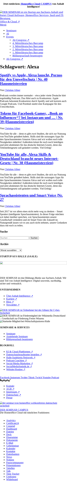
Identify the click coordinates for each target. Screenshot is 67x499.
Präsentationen (13, 465)
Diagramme (12, 437)
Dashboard (11, 429)
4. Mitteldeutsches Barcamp (27, 43)
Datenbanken (12, 454)
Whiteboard (12, 479)
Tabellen (10, 468)
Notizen (10, 459)
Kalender (10, 448)
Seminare (11, 30)
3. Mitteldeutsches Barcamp (27, 46)
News (9, 457)
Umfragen (11, 476)
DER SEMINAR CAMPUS (14, 409)
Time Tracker (12, 473)
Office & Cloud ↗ (10, 21)
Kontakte (10, 451)
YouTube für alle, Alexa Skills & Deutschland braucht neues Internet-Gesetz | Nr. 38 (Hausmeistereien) (29, 158)
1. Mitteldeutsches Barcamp (27, 52)
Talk (8, 471)
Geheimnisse (12, 445)
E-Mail (9, 443)
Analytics (11, 420)
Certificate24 (12, 423)
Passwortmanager (15, 462)
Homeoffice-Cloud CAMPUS (36, 3)
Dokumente (12, 440)
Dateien (10, 431)
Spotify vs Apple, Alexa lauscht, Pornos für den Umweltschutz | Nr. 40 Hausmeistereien (31, 79)
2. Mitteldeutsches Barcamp (27, 49)
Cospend (10, 426)
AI (7, 33)
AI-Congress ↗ (20, 40)
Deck (9, 434)
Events (10, 36)
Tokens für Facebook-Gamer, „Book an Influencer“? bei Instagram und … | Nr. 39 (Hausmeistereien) (31, 117)
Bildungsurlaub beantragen (27, 55)
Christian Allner (12, 90)
